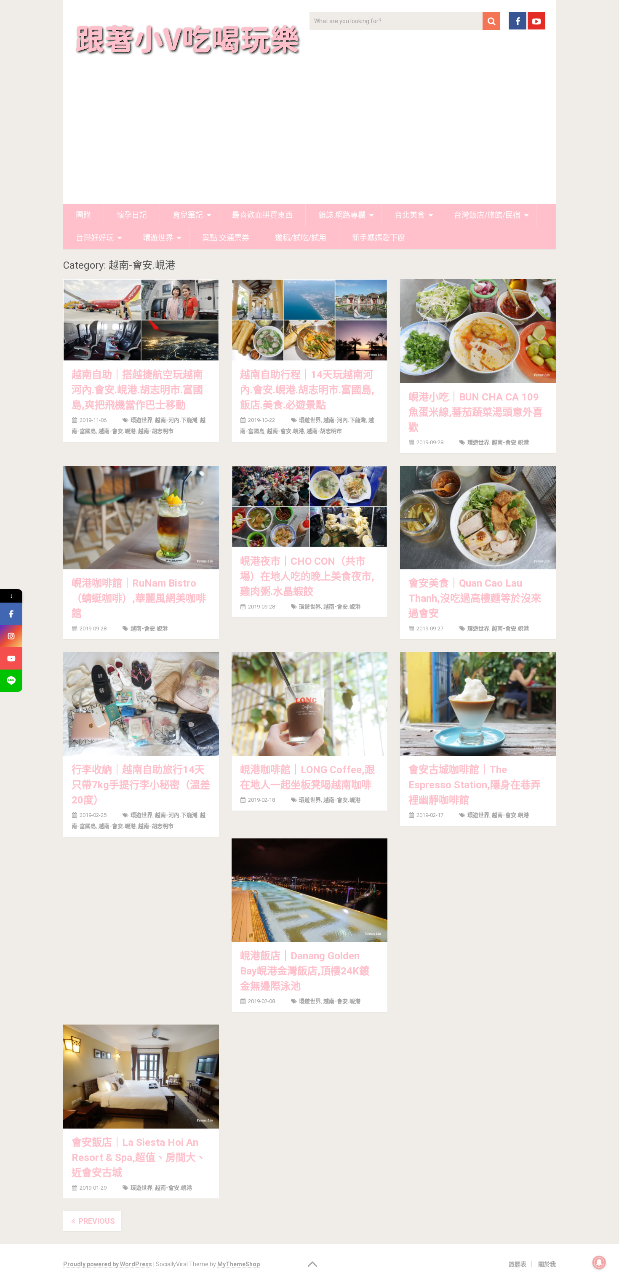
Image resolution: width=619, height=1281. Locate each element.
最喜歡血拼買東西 (262, 215)
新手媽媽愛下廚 (378, 237)
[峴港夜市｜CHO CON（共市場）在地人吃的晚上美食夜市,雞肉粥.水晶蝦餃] (309, 506)
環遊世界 (158, 237)
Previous (96, 1221)
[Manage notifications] (599, 1262)
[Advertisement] (309, 141)
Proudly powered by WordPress (107, 1264)
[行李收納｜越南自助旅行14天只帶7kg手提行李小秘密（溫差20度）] (141, 703)
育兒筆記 (188, 215)
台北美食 (410, 215)
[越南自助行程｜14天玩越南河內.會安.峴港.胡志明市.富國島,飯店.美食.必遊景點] (309, 320)
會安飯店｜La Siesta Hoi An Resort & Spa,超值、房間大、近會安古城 (139, 1158)
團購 (83, 215)
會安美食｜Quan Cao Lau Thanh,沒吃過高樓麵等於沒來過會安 (474, 598)
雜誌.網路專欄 (342, 215)
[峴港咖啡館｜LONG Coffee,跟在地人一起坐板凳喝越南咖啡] (309, 703)
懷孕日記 (132, 215)
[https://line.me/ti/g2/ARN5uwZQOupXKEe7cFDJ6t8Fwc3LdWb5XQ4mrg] (11, 681)
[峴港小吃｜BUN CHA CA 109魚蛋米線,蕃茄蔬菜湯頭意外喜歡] (478, 331)
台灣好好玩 (95, 237)
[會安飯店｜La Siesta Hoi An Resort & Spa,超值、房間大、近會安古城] (141, 1076)
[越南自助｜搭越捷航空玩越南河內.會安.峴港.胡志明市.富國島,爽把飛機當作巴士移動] (141, 320)
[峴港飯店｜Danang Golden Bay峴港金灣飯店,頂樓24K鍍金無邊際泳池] (309, 890)
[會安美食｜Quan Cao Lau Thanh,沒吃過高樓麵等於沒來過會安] (478, 517)
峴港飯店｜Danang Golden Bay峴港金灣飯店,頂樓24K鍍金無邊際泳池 (304, 971)
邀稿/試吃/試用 (300, 237)
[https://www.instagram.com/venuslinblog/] (11, 636)
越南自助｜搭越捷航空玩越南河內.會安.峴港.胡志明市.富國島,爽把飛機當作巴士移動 (137, 390)
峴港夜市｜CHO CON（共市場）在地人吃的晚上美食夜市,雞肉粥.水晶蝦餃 (307, 576)
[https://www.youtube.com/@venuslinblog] (11, 658)
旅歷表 (517, 1264)
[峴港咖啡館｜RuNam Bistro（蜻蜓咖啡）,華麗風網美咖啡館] (141, 517)
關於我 (547, 1264)
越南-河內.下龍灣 (176, 420)
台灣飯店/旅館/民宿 (487, 215)
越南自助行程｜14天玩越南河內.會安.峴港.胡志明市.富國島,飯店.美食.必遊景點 (307, 390)
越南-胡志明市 (155, 431)
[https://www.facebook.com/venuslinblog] (11, 614)
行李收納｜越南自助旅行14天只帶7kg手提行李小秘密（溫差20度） (141, 785)
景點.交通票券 (225, 237)
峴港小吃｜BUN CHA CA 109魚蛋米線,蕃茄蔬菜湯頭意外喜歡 (475, 412)
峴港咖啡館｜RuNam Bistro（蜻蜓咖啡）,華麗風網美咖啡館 (139, 598)
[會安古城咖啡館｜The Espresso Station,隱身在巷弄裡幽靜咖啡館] (478, 703)
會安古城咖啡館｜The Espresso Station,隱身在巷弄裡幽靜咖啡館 (474, 785)
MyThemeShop (238, 1264)
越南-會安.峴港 (117, 431)
